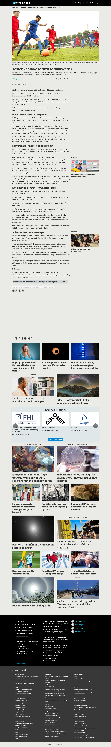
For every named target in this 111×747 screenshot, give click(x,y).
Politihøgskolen (78, 674)
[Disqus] (55, 313)
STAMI (76, 696)
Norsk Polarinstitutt (50, 722)
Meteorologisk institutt (21, 727)
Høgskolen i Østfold (20, 707)
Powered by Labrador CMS (55, 744)
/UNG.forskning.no (81, 628)
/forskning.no (79, 625)
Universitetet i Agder (79, 714)
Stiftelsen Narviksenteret (80, 700)
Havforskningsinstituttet (22, 703)
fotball (44, 287)
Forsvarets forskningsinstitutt (23, 693)
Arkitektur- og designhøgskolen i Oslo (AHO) (27, 676)
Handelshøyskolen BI (21, 700)
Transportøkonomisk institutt (82, 709)
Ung (79, 3)
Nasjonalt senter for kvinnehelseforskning (56, 697)
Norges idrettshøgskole (51, 720)
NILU (16, 738)
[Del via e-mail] (22, 291)
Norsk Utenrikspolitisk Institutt (53, 729)
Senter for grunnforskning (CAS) (83, 689)
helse (51, 287)
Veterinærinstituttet (79, 732)
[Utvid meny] (98, 3)
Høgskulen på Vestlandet (21, 712)
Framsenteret (19, 696)
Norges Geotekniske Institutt (52, 711)
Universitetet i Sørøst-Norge (81, 725)
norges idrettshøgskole (22, 287)
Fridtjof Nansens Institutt (22, 698)
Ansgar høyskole (19, 674)
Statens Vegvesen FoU (80, 698)
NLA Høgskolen (49, 674)
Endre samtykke (21, 664)
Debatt (74, 3)
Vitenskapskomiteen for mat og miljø (84, 737)
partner (36, 287)
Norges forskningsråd (51, 715)
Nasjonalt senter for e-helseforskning (55, 695)
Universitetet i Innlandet (80, 719)
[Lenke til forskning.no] (40, 2)
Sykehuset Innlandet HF (80, 705)
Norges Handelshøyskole (51, 713)
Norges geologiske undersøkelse (53, 718)
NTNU (46, 684)
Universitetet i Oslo (79, 721)
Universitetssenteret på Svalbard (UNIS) (84, 728)
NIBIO (17, 732)
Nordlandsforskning (50, 708)
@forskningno (80, 621)
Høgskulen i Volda (20, 709)
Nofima (47, 704)
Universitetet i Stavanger (80, 723)
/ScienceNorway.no (81, 632)
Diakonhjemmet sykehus (22, 681)
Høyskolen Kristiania (20, 714)
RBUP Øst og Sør (78, 678)
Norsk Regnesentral (50, 724)
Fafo (16, 687)
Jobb (91, 3)
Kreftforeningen (19, 721)
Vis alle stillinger (55, 440)
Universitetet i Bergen (80, 716)
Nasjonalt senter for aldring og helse (54, 693)
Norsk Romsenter (49, 727)
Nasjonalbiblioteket (50, 686)
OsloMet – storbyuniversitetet (52, 736)
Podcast (85, 3)
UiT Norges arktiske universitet (82, 712)
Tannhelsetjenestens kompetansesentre (85, 707)
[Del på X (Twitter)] (16, 291)
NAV (16, 729)
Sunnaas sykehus (78, 703)
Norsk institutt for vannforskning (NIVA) (55, 734)
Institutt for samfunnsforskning (23, 716)
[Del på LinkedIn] (19, 291)
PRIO (75, 676)
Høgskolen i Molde (20, 705)
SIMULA (76, 685)
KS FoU (17, 719)
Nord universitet (49, 706)
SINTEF (76, 687)
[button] (15, 425)
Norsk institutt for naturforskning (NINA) (56, 731)
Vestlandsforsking (79, 730)
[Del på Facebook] (13, 291)
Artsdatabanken (19, 678)
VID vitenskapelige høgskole (82, 735)
